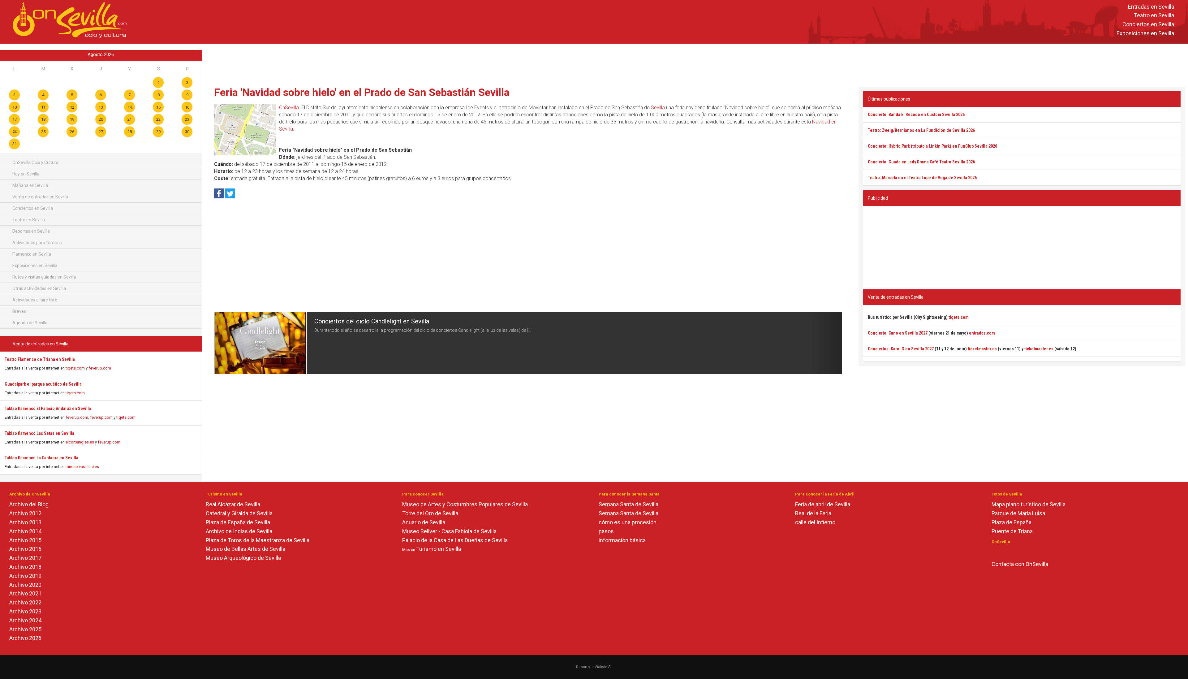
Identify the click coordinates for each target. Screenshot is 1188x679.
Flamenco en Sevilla (31, 254)
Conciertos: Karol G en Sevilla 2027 (901, 348)
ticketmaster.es (982, 348)
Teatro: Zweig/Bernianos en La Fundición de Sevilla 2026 (921, 130)
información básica (622, 540)
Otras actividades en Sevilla (38, 288)
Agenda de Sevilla (29, 322)
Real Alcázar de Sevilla (233, 504)
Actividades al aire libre (34, 299)
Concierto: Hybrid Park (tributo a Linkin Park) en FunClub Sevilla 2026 (932, 146)
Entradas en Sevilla (1151, 6)
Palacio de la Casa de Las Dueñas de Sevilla (455, 540)
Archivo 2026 (25, 638)
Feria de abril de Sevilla (822, 504)
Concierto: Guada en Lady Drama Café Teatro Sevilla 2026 (921, 161)
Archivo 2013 (25, 522)
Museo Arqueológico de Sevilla (243, 558)
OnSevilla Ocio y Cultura (34, 162)
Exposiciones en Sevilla (1145, 33)
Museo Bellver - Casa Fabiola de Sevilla (449, 531)
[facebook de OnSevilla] (994, 552)
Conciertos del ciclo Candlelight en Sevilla (371, 321)
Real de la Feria (813, 513)
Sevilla (658, 107)
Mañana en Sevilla (29, 185)
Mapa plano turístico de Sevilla (1028, 504)
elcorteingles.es (80, 442)
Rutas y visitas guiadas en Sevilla (43, 277)
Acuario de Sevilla (423, 522)
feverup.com (99, 368)
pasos (606, 531)
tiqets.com (75, 368)
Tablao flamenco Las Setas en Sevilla (39, 433)
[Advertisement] (694, 64)
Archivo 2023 (25, 611)
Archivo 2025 (25, 629)
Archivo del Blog (29, 504)
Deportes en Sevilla (30, 231)
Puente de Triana (1012, 531)
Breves (18, 311)
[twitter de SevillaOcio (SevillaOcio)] (1012, 552)
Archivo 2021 (25, 593)
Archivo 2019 (25, 576)
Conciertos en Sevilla (1148, 24)
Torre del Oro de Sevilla (430, 513)
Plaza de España (1011, 522)
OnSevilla (289, 107)
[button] (229, 343)
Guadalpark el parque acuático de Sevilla (43, 384)
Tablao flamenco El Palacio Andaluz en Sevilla (48, 408)
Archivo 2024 (25, 620)
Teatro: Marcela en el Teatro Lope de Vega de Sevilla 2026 (922, 177)
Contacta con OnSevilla (1020, 564)
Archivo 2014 (25, 531)
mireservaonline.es (82, 466)
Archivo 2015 (25, 540)
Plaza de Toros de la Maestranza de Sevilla (257, 540)
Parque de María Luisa (1018, 513)
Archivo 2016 (25, 549)
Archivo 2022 (25, 602)
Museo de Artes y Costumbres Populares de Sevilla (465, 504)
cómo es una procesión (627, 522)
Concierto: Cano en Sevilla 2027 (898, 333)
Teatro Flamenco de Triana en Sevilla (40, 359)
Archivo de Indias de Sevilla (239, 531)
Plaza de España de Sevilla (238, 522)
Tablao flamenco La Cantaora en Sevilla (41, 457)
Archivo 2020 (25, 585)
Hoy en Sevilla (25, 173)
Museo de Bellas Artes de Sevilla (245, 549)
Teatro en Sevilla (1154, 15)
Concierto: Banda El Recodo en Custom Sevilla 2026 (916, 114)
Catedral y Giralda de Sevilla (239, 513)
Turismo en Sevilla (438, 549)
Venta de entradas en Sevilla (39, 196)
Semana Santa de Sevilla (628, 504)
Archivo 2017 (25, 558)
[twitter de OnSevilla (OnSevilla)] (1003, 552)
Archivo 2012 (25, 513)
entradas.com (982, 333)
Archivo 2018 (25, 567)
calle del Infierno (815, 522)
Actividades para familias (36, 242)
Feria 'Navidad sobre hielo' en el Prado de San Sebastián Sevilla (362, 92)
